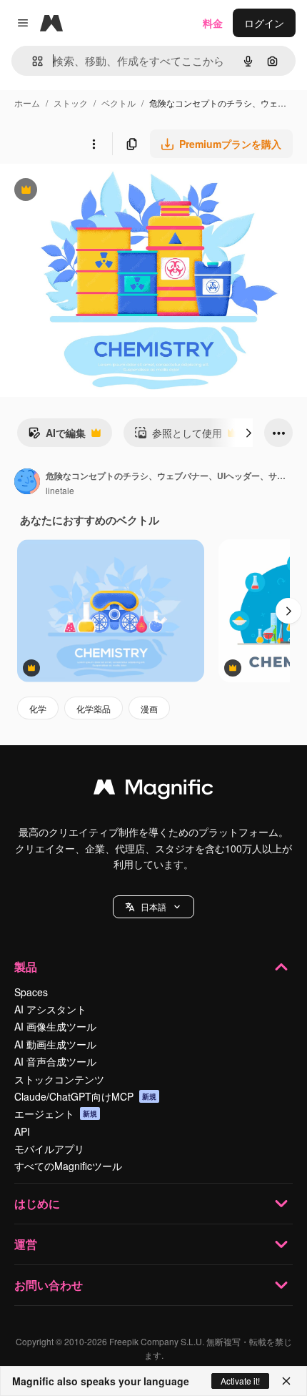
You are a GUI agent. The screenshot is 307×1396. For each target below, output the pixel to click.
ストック (71, 103)
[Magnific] (153, 790)
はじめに (37, 1203)
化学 (37, 708)
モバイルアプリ (49, 1148)
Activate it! (240, 1381)
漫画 (149, 708)
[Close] (286, 1381)
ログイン (264, 23)
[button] (153, 906)
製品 (25, 966)
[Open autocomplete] (31, 61)
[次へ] (248, 432)
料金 (213, 23)
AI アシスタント (50, 1009)
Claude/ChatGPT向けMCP (85, 1096)
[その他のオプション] (93, 143)
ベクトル (118, 103)
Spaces (31, 992)
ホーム (27, 103)
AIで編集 (57, 436)
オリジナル (98, 191)
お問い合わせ (48, 1285)
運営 (25, 1244)
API (22, 1131)
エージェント (55, 1113)
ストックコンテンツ (59, 1079)
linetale (60, 490)
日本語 (153, 906)
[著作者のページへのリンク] (27, 482)
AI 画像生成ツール (55, 1026)
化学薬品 (93, 708)
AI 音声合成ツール (55, 1061)
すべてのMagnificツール (68, 1166)
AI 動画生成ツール (55, 1044)
